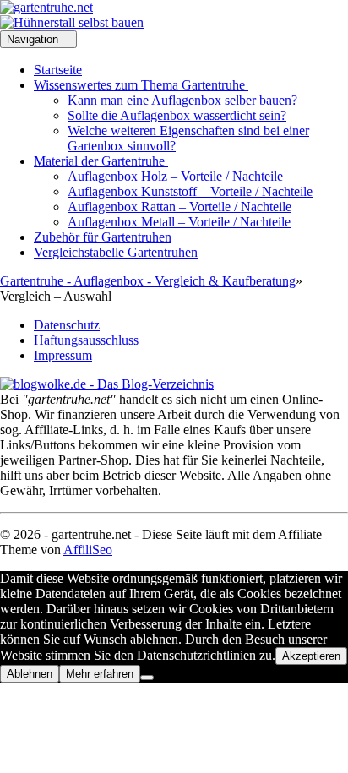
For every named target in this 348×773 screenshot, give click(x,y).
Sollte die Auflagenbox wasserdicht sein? (177, 115)
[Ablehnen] (147, 677)
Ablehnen (29, 673)
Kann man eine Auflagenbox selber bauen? (182, 100)
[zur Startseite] (46, 7)
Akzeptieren (311, 656)
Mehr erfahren (99, 673)
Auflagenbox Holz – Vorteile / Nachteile (175, 176)
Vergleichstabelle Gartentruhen (116, 252)
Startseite (58, 70)
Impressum (63, 355)
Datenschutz (67, 325)
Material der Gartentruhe (101, 161)
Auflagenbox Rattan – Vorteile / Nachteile (179, 206)
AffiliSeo (87, 549)
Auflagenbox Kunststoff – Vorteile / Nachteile (190, 191)
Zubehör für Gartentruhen (102, 237)
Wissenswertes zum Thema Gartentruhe (141, 85)
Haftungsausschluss (86, 340)
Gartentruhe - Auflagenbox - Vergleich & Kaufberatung (148, 281)
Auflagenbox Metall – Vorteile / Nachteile (179, 222)
